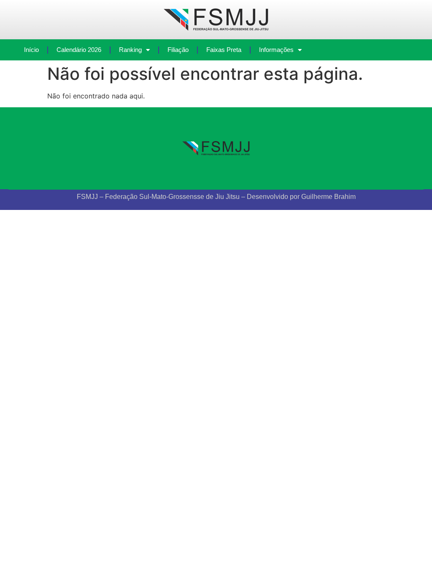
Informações (276, 49)
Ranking (130, 49)
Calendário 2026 (79, 49)
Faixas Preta (223, 49)
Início (31, 49)
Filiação (178, 49)
